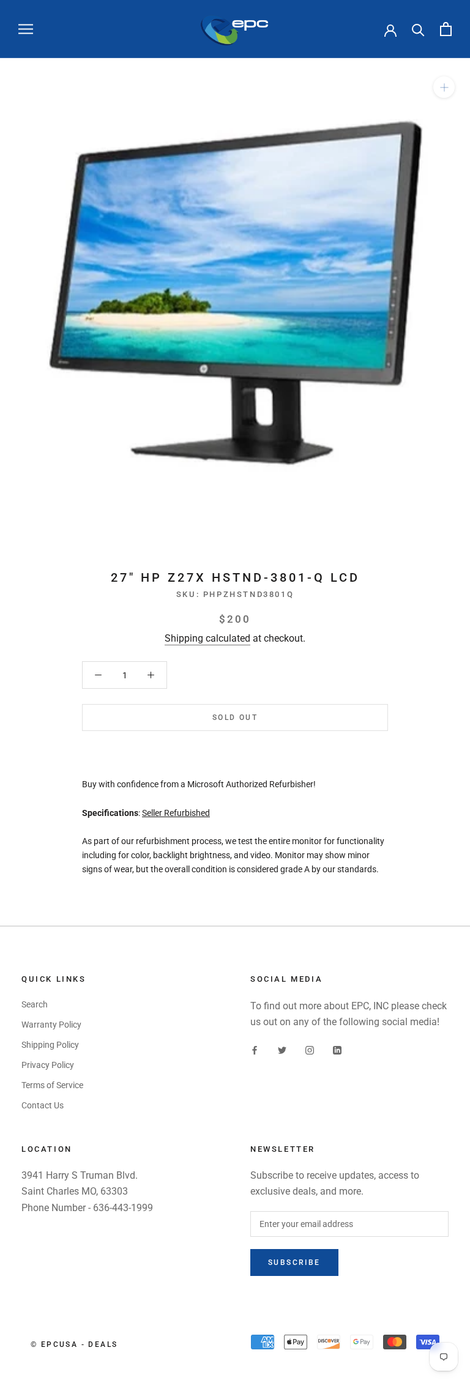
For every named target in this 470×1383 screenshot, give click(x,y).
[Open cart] (446, 29)
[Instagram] (309, 1049)
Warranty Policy (51, 1024)
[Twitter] (282, 1049)
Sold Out (235, 717)
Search (34, 1004)
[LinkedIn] (337, 1049)
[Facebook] (254, 1049)
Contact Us (42, 1105)
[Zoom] (444, 87)
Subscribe (294, 1262)
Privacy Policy (47, 1065)
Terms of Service (52, 1085)
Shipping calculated (207, 638)
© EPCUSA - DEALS (74, 1344)
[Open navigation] (25, 29)
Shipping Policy (50, 1045)
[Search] (418, 29)
